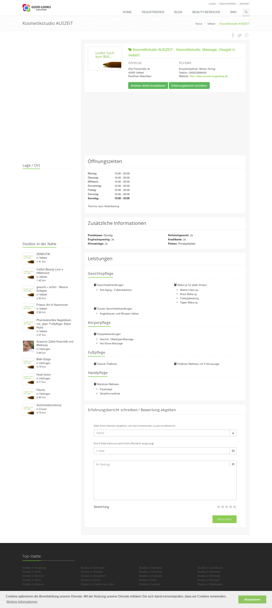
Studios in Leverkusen (210, 567)
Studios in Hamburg (150, 567)
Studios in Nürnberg (208, 576)
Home (127, 12)
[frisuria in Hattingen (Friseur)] (28, 394)
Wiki (233, 12)
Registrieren (227, 3)
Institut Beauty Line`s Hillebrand (49, 271)
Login (212, 3)
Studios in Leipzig (149, 584)
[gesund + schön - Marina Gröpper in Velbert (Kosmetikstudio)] (28, 291)
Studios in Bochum (33, 576)
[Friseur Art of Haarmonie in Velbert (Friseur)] (28, 309)
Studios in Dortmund (92, 567)
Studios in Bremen (33, 584)
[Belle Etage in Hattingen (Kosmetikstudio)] (28, 363)
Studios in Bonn (32, 580)
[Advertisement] (165, 124)
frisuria (40, 390)
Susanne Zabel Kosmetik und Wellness (54, 343)
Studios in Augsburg (34, 567)
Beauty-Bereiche (206, 12)
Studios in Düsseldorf (93, 576)
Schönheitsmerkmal (48, 405)
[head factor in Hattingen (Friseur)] (28, 379)
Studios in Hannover (150, 571)
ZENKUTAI (43, 254)
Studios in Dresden (92, 571)
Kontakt (244, 3)
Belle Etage (43, 359)
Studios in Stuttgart (208, 580)
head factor (43, 374)
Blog (178, 12)
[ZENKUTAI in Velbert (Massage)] (28, 258)
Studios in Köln (148, 580)
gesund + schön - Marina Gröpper (52, 289)
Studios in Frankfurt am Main (97, 584)
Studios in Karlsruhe (150, 576)
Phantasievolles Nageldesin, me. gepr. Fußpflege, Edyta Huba (54, 323)
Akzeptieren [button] (252, 599)
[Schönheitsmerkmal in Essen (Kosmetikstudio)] (28, 409)
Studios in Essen (91, 580)
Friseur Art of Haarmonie (52, 305)
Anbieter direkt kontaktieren (148, 85)
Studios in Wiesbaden (209, 584)
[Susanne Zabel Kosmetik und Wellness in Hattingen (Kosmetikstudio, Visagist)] (28, 345)
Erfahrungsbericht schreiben (189, 85)
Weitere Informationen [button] (21, 601)
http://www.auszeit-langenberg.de (209, 76)
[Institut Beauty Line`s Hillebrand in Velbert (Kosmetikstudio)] (28, 273)
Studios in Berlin (32, 571)
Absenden (224, 519)
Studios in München (208, 571)
